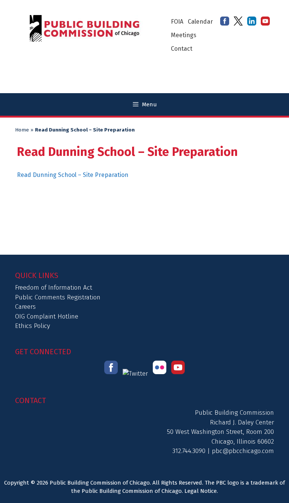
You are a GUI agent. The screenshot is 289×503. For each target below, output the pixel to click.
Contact (181, 48)
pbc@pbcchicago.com (243, 451)
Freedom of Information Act (53, 288)
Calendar (200, 21)
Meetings (183, 35)
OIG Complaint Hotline (46, 316)
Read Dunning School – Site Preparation (72, 174)
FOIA (177, 21)
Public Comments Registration (57, 297)
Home (22, 130)
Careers (25, 307)
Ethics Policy (32, 326)
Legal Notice (200, 491)
